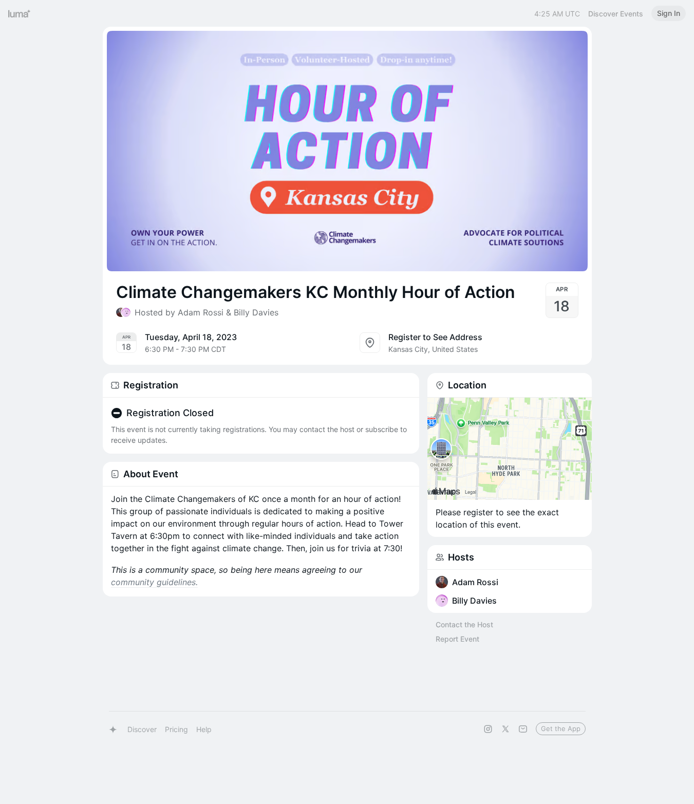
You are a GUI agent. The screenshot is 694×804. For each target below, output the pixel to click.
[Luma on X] (505, 729)
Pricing (176, 729)
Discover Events (615, 13)
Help (204, 729)
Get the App (560, 728)
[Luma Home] (19, 13)
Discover (142, 729)
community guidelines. (154, 582)
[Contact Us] (523, 729)
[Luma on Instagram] (488, 729)
